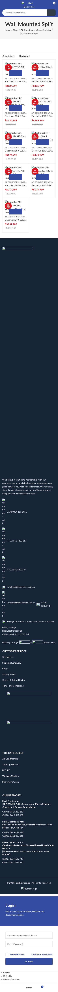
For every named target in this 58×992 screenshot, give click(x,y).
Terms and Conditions (13, 685)
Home (8, 30)
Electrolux (24, 56)
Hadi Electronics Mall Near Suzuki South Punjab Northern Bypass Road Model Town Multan (27, 824)
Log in (29, 961)
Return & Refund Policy (13, 680)
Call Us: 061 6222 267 (12, 811)
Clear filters (8, 56)
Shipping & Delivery (11, 662)
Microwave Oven (10, 781)
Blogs (5, 668)
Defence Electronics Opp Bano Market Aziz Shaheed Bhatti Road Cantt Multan (28, 845)
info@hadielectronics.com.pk (21, 587)
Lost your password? (42, 954)
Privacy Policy (8, 674)
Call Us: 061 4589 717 (12, 859)
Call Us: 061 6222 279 (12, 832)
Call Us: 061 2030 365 (12, 835)
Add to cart (12, 73)
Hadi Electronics (22, 882)
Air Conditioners (10, 758)
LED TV (6, 770)
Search (51, 12)
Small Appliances (10, 764)
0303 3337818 (45, 604)
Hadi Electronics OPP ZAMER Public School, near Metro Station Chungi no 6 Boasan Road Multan (26, 804)
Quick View (19, 73)
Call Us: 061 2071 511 (12, 862)
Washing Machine (10, 776)
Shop (15, 30)
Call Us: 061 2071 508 (12, 815)
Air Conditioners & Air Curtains (36, 30)
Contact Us (7, 657)
